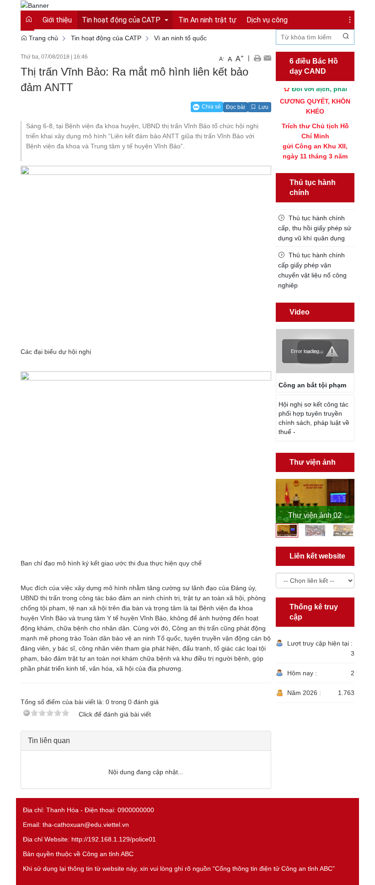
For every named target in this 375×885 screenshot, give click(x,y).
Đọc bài (235, 107)
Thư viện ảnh (312, 462)
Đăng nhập (290, 9)
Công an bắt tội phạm (312, 385)
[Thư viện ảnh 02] (315, 501)
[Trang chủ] (35, 5)
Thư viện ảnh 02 (315, 515)
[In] (257, 58)
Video (299, 312)
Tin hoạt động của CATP (106, 38)
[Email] (267, 58)
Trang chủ (42, 38)
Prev (281, 500)
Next (348, 500)
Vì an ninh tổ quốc (180, 38)
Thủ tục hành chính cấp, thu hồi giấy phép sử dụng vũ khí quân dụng (314, 228)
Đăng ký (326, 9)
